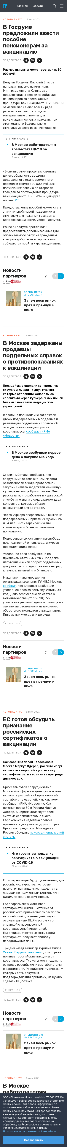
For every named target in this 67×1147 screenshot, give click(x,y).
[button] (26, 60)
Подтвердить (33, 1140)
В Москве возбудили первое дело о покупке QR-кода (36, 454)
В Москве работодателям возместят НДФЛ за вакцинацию (34, 149)
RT (17, 200)
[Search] (54, 6)
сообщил (9, 586)
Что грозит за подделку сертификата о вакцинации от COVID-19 (35, 857)
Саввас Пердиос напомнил (23, 952)
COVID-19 (14, 623)
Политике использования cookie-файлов (29, 1131)
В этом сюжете (17, 138)
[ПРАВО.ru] (5, 6)
